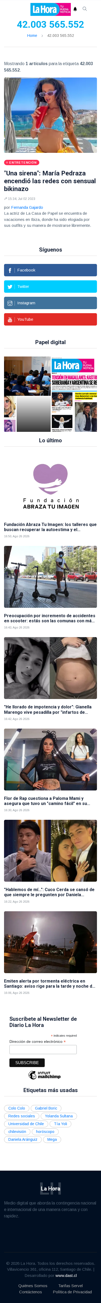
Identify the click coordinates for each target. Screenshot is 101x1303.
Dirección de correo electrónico (37, 1041)
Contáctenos (30, 1292)
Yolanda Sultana (59, 1116)
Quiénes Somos (32, 1285)
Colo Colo (16, 1108)
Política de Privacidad (72, 1292)
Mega (52, 1139)
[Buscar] (85, 9)
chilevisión (17, 1131)
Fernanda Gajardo (27, 207)
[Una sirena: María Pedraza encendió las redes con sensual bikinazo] (50, 115)
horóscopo (45, 1131)
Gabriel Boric (46, 1108)
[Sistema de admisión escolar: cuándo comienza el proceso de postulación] (33, 394)
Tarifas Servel (70, 1285)
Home (32, 35)
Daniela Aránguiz (22, 1139)
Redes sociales (21, 1116)
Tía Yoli (60, 1124)
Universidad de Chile (26, 1124)
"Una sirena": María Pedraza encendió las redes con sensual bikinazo (50, 181)
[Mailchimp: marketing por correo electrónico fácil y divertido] (44, 1079)
